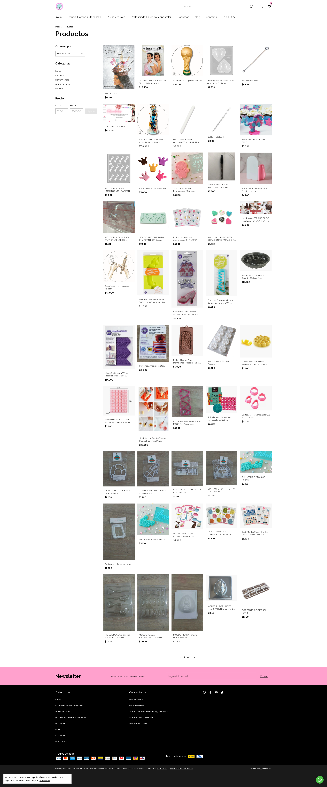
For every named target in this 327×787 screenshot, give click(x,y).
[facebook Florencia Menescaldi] (210, 692)
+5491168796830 (137, 705)
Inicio (58, 17)
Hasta (73, 105)
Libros (58, 71)
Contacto (211, 17)
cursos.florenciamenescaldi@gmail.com (148, 711)
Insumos (59, 75)
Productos (183, 17)
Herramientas (62, 79)
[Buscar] (251, 6)
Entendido (45, 780)
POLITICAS (229, 17)
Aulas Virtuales (116, 17)
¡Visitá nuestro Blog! (139, 723)
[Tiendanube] (261, 768)
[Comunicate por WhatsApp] (320, 780)
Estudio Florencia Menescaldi (84, 17)
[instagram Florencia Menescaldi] (204, 692)
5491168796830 (136, 699)
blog (197, 17)
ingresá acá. (162, 768)
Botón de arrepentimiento (181, 768)
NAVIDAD (60, 88)
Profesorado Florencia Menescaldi (151, 17)
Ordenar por (63, 46)
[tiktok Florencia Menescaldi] (222, 692)
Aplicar (91, 111)
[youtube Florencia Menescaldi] (216, 692)
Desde (58, 105)
